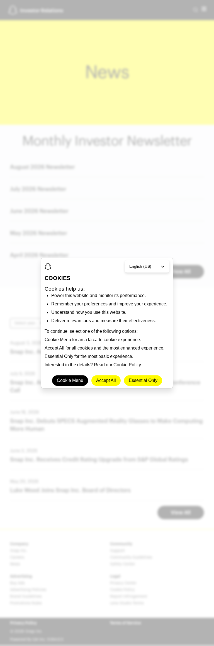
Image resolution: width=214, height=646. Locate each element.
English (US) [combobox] (140, 266)
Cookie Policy (127, 365)
